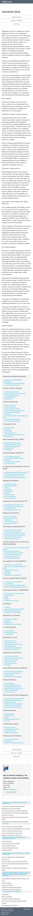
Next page (16, 24)
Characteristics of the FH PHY (11, 538)
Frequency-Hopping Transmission (12, 531)
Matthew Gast (13, 789)
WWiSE (6, 597)
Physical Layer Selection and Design (13, 703)
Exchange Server (7, 850)
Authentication (7, 489)
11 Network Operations (10, 397)
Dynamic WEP (7, 449)
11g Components (8, 583)
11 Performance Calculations (11, 729)
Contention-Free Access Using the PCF (14, 506)
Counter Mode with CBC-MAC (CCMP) (14, 475)
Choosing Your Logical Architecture (13, 676)
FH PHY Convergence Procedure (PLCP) (14, 535)
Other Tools (7, 720)
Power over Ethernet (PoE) (11, 659)
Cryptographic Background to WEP (13, 444)
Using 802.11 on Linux (9, 640)
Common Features (9, 595)
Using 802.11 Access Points (11, 656)
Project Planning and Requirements (13, 700)
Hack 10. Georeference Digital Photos (13, 857)
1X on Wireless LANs (9, 463)
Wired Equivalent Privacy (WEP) (12, 442)
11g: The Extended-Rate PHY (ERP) (13, 581)
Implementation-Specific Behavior (12, 610)
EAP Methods (7, 459)
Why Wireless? (8, 381)
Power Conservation (9, 494)
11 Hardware (7, 607)
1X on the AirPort (8, 634)
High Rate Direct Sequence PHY (12, 558)
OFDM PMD (7, 573)
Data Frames (7, 429)
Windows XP (7, 620)
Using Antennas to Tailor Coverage (13, 707)
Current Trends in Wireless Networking (14, 742)
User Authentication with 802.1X (12, 456)
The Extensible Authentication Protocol (13, 458)
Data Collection (6, 883)
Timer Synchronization (9, 496)
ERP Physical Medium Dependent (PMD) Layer (16, 587)
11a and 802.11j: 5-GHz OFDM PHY (13, 564)
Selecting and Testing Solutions (11, 889)
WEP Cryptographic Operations (12, 446)
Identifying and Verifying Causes (12, 887)
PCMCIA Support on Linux (10, 642)
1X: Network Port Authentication (12, 461)
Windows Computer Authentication (12, 624)
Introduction (5, 894)
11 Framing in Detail (9, 427)
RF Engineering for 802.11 (10, 523)
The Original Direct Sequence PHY (13, 554)
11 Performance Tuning (10, 727)
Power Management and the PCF (12, 509)
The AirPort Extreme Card (10, 632)
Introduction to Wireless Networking (13, 379)
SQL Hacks (5, 823)
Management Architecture (10, 485)
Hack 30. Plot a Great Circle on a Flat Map (14, 861)
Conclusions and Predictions (11, 739)
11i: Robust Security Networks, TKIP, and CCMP (16, 472)
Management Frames (9, 432)
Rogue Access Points (9, 692)
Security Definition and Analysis (12, 685)
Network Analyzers (9, 715)
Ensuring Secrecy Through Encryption (13, 688)
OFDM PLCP (7, 571)
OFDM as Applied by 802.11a (11, 570)
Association (7, 492)
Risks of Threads (7, 896)
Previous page (16, 17)
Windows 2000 (8, 622)
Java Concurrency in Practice (11, 891)
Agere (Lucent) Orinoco (10, 646)
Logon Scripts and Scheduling (11, 843)
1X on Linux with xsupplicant (11, 649)
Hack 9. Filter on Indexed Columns (12, 826)
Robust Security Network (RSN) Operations (15, 477)
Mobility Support (8, 398)
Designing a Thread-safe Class (11, 898)
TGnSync (6, 598)
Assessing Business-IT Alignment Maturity (15, 810)
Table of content (16, 20)
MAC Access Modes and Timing (12, 408)
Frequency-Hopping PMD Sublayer (13, 537)
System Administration (9, 845)
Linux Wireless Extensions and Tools (13, 644)
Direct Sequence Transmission (12, 551)
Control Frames (8, 431)
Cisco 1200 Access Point (10, 663)
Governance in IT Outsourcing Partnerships (15, 821)
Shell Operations (7, 841)
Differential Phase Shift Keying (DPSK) (13, 552)
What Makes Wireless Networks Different (14, 383)
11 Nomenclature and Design (11, 395)
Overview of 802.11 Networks (11, 391)
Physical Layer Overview (10, 516)
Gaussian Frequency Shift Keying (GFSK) (14, 533)
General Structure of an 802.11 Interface (14, 609)
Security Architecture (9, 683)
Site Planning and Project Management (14, 698)
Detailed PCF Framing (9, 508)
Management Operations (10, 484)
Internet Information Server (10, 848)
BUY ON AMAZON (11, 792)
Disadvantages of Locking (10, 905)
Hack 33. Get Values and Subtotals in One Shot (16, 828)
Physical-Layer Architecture (11, 518)
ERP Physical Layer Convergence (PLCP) (14, 585)
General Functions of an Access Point (13, 657)
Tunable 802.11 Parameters (11, 732)
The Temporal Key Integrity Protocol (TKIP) (14, 474)
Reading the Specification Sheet (12, 612)
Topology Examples (9, 675)
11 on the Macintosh (9, 630)
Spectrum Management (10, 498)
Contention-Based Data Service (12, 419)
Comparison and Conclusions (11, 600)
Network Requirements (10, 702)
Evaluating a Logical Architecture (12, 673)
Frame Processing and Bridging (12, 421)
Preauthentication (8, 491)
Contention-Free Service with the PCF (13, 504)
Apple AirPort (7, 664)
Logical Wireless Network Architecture (13, 671)
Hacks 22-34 (5, 859)
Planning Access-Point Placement (12, 705)
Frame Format (7, 414)
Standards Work (8, 741)
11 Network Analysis (9, 713)
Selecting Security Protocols (11, 690)
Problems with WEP (9, 448)
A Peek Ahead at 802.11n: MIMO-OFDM (14, 593)
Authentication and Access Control (12, 686)
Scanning (6, 487)
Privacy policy (27, 909)
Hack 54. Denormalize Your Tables (12, 833)
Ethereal (6, 717)
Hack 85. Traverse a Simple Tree (12, 835)
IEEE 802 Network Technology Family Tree (15, 393)
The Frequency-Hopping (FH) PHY (13, 530)
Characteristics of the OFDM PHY (12, 575)
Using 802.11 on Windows (10, 619)
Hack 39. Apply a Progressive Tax (12, 831)
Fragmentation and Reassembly (12, 412)
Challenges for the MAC (10, 407)
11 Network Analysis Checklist (11, 719)
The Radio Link (8, 520)
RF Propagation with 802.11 (11, 521)
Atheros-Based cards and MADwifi (12, 647)
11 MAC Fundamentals (10, 405)
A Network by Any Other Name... (12, 385)
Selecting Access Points (10, 661)
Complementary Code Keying (11, 556)
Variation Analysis (7, 885)
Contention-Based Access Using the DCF (14, 410)
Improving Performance (10, 731)
